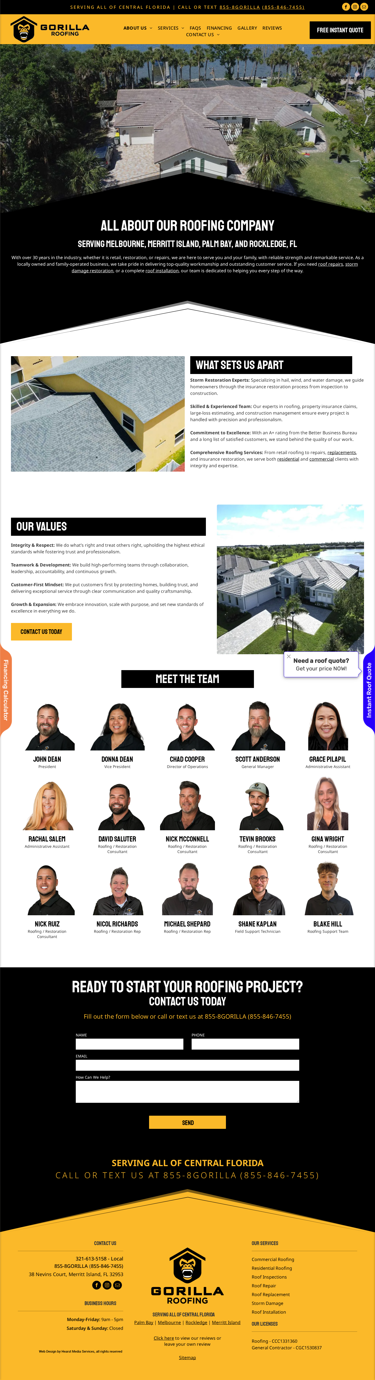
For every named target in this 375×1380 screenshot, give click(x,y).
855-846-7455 (269, 1016)
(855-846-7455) (283, 7)
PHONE (198, 1035)
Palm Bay (143, 1322)
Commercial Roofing (273, 1259)
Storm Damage (267, 1303)
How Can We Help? (93, 1077)
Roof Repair (264, 1286)
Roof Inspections (269, 1277)
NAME (81, 1035)
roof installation (162, 271)
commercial (321, 459)
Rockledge (196, 1322)
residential (288, 459)
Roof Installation (269, 1312)
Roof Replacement (271, 1294)
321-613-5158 (91, 1258)
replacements (342, 452)
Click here (164, 1338)
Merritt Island (226, 1322)
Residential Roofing (272, 1268)
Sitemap (187, 1358)
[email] (364, 7)
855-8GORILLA (240, 7)
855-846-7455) (107, 1266)
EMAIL (81, 1056)
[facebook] (346, 7)
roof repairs (330, 264)
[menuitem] (138, 28)
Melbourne (169, 1322)
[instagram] (355, 7)
